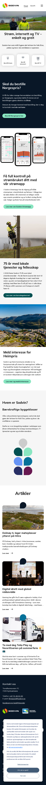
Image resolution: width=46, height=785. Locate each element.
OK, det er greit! (23, 770)
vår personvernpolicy (16, 747)
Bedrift (32, 6)
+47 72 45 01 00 (16, 696)
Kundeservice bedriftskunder (14, 703)
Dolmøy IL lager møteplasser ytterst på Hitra (19, 534)
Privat (26, 6)
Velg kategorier (23, 764)
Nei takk (23, 776)
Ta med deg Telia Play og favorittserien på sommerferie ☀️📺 (22, 648)
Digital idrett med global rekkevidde (16, 590)
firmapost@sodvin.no (17, 699)
